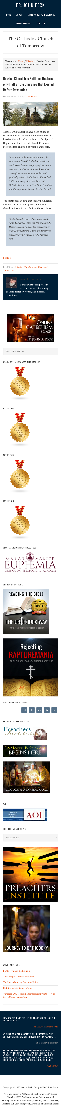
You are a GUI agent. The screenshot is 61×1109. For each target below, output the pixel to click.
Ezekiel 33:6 (52, 1066)
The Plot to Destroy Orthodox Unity (20, 982)
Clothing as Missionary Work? (17, 988)
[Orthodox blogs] (20, 400)
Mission (19, 267)
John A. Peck (52, 1087)
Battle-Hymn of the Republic (16, 971)
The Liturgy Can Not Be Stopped (18, 976)
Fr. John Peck (30, 5)
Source (7, 257)
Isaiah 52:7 (38, 1026)
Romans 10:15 (51, 1026)
